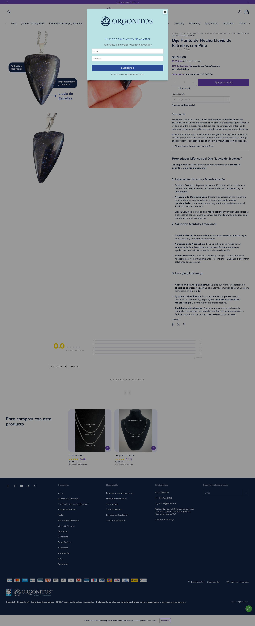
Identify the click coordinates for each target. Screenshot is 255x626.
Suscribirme (127, 67)
